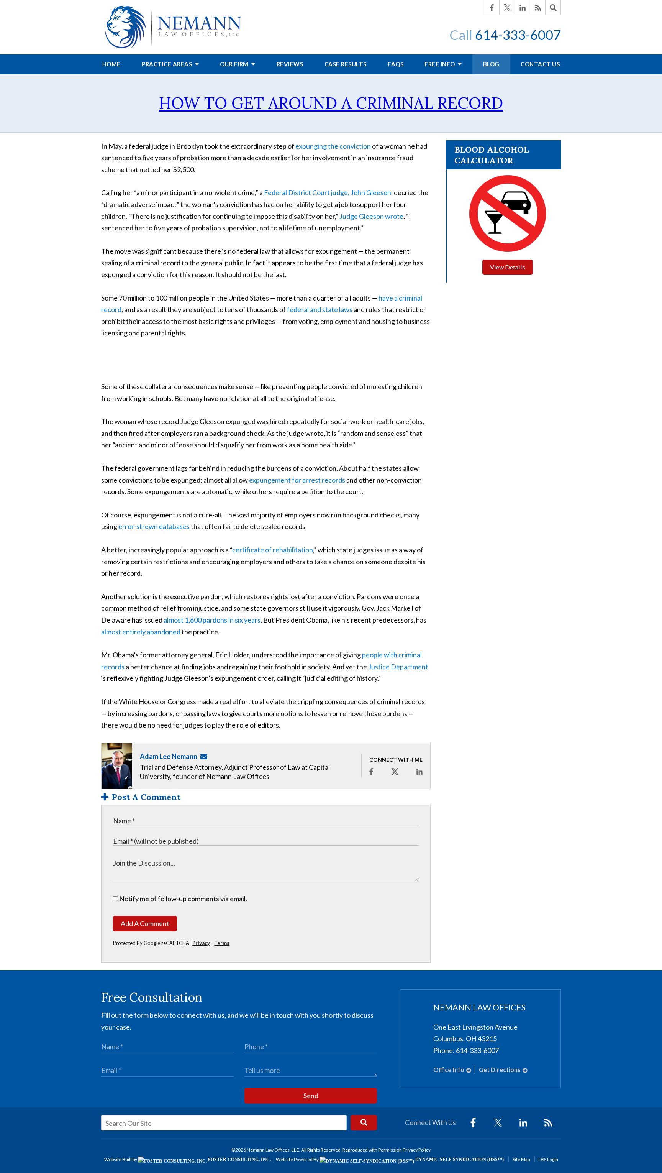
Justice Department (398, 666)
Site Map (521, 1159)
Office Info (448, 1069)
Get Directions (500, 1069)
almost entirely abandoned (140, 632)
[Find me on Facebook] (371, 771)
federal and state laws (319, 309)
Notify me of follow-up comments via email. (182, 898)
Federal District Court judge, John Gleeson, (328, 192)
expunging (311, 146)
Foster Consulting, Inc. (239, 1159)
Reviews (290, 64)
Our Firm (235, 64)
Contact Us (540, 64)
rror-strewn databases (156, 526)
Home (111, 64)
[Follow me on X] (395, 771)
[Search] (553, 7)
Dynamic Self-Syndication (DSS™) (459, 1159)
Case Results (345, 64)
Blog (491, 64)
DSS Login (548, 1159)
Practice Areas (167, 64)
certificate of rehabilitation (272, 549)
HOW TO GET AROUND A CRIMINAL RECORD (331, 103)
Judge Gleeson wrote (371, 216)
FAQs (395, 64)
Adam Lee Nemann (168, 756)
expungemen (268, 480)
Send (310, 1095)
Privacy (201, 943)
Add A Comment (145, 923)
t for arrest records (316, 480)
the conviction (349, 146)
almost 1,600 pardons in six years (212, 620)
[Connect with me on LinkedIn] (419, 771)
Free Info (440, 64)
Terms (221, 943)
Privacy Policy (417, 1150)
